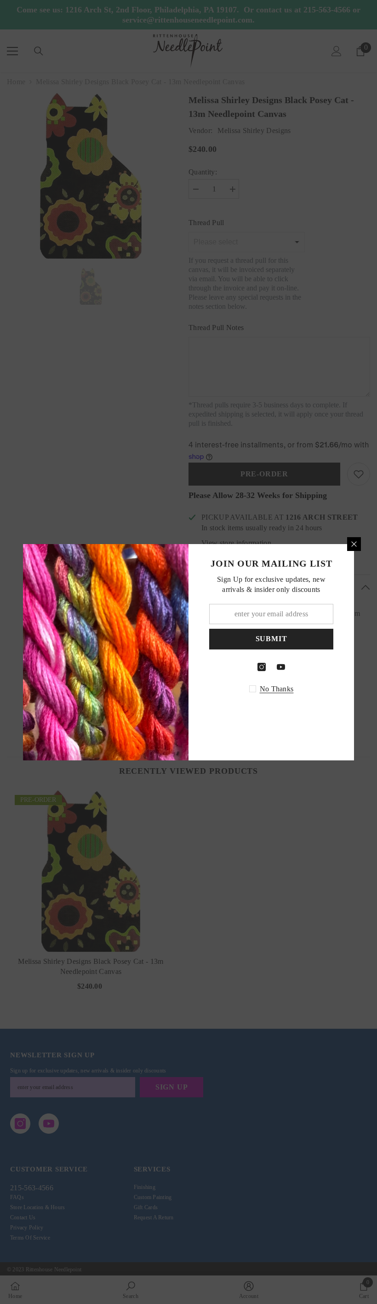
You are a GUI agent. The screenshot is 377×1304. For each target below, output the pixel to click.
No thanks (277, 689)
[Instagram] (261, 667)
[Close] (354, 544)
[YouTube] (281, 667)
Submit (271, 639)
